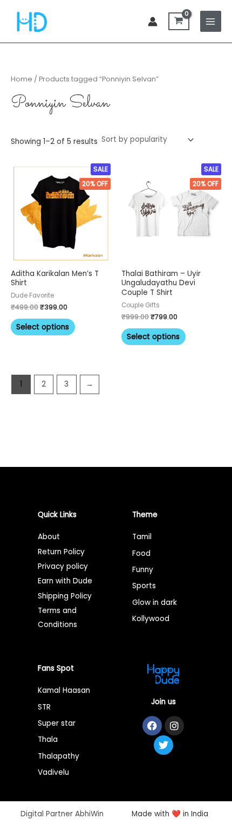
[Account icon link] (153, 21)
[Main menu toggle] (210, 21)
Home (21, 79)
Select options (42, 327)
